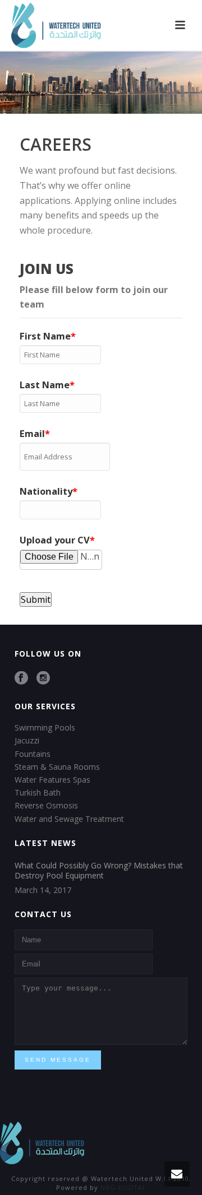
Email (32, 433)
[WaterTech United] (42, 1141)
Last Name (45, 384)
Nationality (46, 491)
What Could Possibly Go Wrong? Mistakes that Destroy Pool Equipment (99, 871)
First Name (45, 335)
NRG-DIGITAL (123, 1187)
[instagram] (43, 678)
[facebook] (21, 678)
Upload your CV (55, 539)
